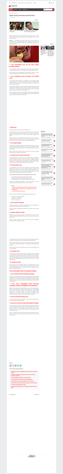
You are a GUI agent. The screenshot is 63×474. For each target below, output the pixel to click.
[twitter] (13, 366)
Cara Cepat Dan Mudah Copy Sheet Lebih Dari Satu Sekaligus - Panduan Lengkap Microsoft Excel (47, 172)
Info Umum (15, 9)
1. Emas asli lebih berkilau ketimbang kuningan (21, 274)
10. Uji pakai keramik (15, 262)
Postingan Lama (36, 394)
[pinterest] (16, 366)
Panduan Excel (25, 9)
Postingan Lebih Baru (12, 394)
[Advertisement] (24, 103)
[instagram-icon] (51, 3)
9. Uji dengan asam (14, 251)
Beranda (10, 9)
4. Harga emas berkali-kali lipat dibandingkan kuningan (24, 303)
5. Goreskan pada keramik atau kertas (19, 155)
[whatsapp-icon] (53, 3)
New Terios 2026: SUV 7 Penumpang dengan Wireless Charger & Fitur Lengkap (47, 178)
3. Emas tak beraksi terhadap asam (18, 296)
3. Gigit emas (12, 127)
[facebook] (10, 366)
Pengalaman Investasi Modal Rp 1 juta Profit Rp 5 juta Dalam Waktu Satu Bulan (24, 187)
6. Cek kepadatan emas (15, 165)
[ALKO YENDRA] (13, 6)
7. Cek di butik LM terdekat (16, 202)
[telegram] (21, 366)
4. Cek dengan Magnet (15, 143)
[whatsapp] (18, 366)
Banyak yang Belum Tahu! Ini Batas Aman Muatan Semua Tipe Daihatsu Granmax (47, 135)
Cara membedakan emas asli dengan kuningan (22, 271)
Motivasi (19, 9)
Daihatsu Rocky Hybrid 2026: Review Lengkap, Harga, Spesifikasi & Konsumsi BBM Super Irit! (47, 155)
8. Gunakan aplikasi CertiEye (17, 212)
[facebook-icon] (49, 3)
